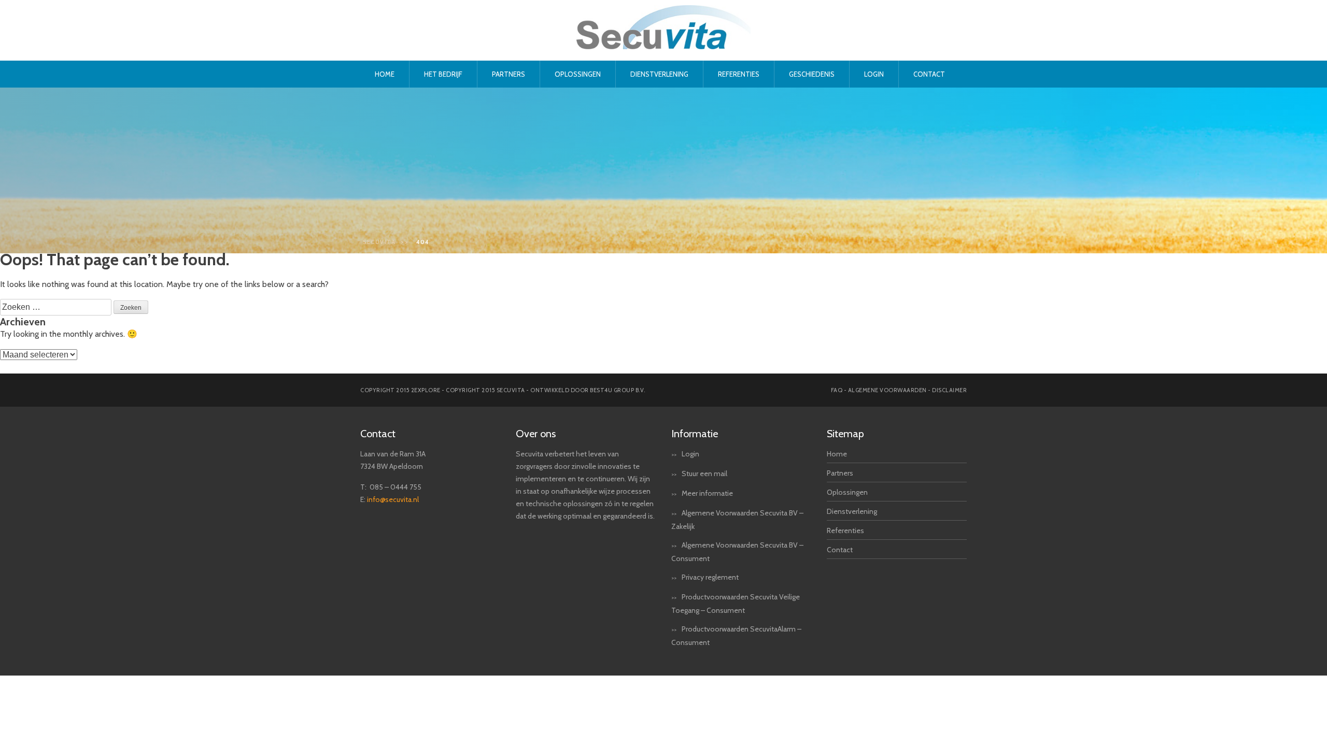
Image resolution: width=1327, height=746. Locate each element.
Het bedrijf (443, 74)
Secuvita (379, 242)
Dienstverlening (659, 74)
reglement (722, 577)
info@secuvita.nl (393, 499)
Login (874, 74)
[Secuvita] (663, 46)
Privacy (693, 577)
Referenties (738, 74)
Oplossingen (578, 74)
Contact (929, 74)
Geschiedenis (812, 74)
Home (384, 74)
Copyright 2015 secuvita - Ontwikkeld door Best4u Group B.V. (545, 390)
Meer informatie (707, 493)
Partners (508, 74)
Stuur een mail (704, 473)
